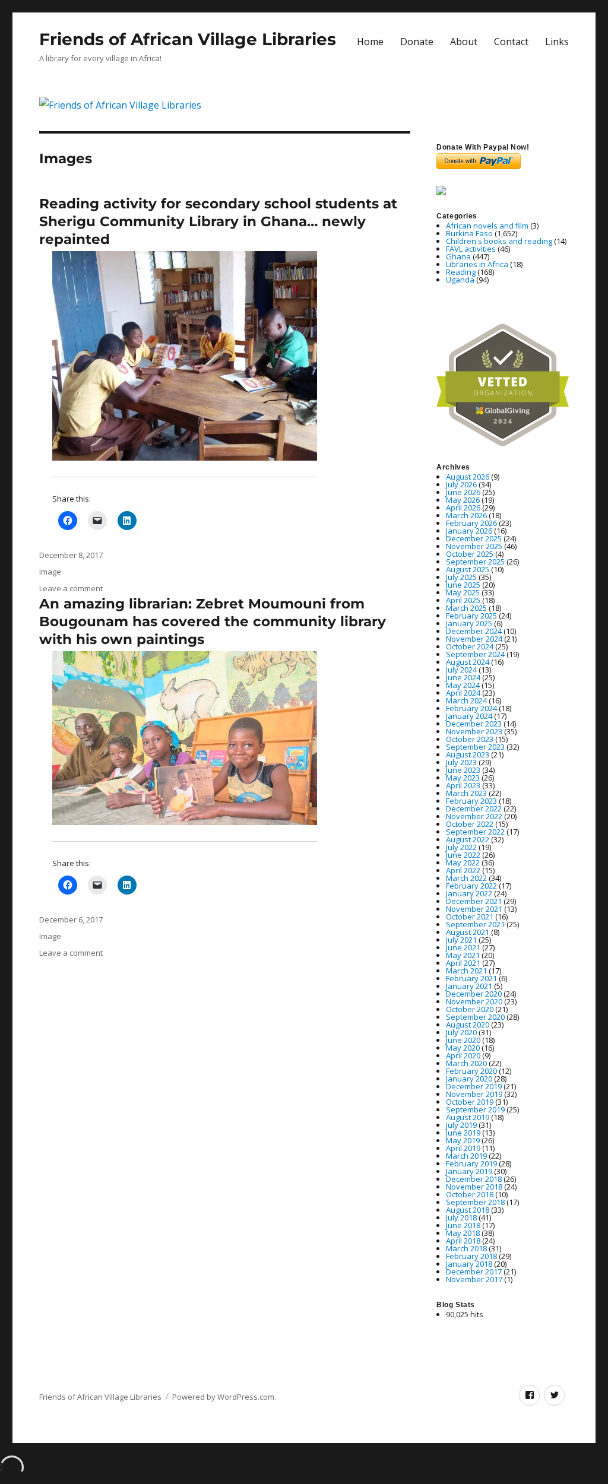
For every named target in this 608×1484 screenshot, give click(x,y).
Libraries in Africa (477, 264)
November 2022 (474, 816)
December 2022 (474, 808)
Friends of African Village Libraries (187, 39)
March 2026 (466, 515)
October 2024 (469, 646)
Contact (511, 41)
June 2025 (463, 584)
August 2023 (467, 754)
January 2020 (469, 1078)
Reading (461, 272)
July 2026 (461, 484)
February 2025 (471, 615)
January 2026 (469, 530)
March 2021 (466, 970)
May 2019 (463, 1140)
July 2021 (461, 939)
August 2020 (467, 1024)
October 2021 (469, 916)
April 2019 (463, 1148)
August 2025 (467, 569)
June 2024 (463, 677)
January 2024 (469, 716)
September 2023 (475, 746)
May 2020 (463, 1047)
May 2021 (463, 955)
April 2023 (463, 785)
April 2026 (463, 507)
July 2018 (461, 1217)
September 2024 (475, 654)
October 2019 (469, 1101)
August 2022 (467, 839)
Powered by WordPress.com (223, 1396)
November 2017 (474, 1279)
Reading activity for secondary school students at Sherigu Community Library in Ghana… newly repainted (218, 221)
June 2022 (463, 854)
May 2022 (463, 862)
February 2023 (471, 800)
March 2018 (466, 1248)
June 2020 (463, 1040)
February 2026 (471, 523)
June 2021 (463, 947)
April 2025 (463, 600)
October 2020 (469, 1009)
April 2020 (463, 1055)
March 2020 (466, 1063)
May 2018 (463, 1233)
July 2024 (461, 669)
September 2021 (475, 924)
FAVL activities (471, 248)
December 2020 (474, 993)
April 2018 (463, 1240)
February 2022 (471, 885)
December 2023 (474, 723)
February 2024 (471, 708)
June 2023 (463, 770)
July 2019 (461, 1125)
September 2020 (475, 1016)
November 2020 (474, 1001)
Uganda (460, 279)
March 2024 (466, 700)
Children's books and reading (499, 241)
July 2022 (461, 847)
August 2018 (467, 1209)
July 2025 (461, 577)
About (463, 41)
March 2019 (466, 1155)
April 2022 (463, 870)
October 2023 (469, 739)
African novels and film (487, 225)
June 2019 (463, 1132)
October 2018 (469, 1194)
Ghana (458, 256)
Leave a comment (71, 588)
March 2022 (466, 878)
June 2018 (463, 1225)
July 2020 (461, 1032)
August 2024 (467, 662)
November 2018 (474, 1186)
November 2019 (474, 1094)
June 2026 (463, 492)
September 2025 (475, 561)
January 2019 (469, 1171)
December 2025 (474, 538)
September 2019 (475, 1109)
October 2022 (469, 824)
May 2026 (463, 499)
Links (557, 41)
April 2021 (463, 962)
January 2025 (469, 623)
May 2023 (463, 777)
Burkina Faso (469, 233)
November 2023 (474, 731)
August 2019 (467, 1117)
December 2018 (474, 1179)
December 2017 (474, 1271)
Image (50, 571)
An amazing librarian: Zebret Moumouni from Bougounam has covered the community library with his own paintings (212, 621)
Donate (416, 41)
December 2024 (474, 631)
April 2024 (463, 692)
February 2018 (471, 1256)
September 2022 (475, 831)
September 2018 (475, 1202)
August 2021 (467, 932)
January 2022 (469, 893)
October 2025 (469, 553)
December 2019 (474, 1086)
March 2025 (466, 608)
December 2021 (474, 901)
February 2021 (471, 978)
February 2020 (471, 1071)
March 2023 (466, 793)
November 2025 (474, 546)
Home (370, 41)
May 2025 (463, 592)
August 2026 (467, 476)
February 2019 (471, 1163)
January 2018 (469, 1263)
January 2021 (469, 986)
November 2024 (474, 638)
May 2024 (463, 685)
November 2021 (474, 908)
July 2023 (461, 762)
